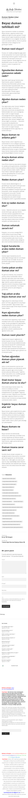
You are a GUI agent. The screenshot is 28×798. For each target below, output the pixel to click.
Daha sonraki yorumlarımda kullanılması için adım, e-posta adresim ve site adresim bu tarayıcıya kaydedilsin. (13, 600)
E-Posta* (4, 583)
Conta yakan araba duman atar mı (10, 493)
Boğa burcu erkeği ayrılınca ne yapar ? (10, 652)
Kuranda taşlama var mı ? (7, 630)
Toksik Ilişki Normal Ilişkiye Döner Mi (13, 542)
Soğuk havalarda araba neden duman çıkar (12, 521)
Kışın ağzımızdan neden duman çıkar (11, 515)
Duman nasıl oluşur (18, 501)
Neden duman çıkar (7, 518)
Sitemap (2, 614)
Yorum (3, 559)
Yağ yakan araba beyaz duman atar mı (11, 524)
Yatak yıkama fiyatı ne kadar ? (8, 645)
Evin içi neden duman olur (8, 513)
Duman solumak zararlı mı (8, 504)
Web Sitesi (4, 590)
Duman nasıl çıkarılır (7, 501)
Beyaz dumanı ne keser (8, 490)
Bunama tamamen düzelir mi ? (8, 637)
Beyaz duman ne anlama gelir (9, 484)
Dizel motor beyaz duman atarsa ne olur (12, 495)
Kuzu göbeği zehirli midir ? (7, 626)
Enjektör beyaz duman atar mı (9, 510)
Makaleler (9, 475)
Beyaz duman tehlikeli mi (8, 487)
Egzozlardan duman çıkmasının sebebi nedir (12, 507)
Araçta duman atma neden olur (9, 481)
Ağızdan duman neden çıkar (9, 478)
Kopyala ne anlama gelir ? (7, 649)
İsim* (3, 576)
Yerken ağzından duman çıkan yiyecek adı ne (12, 527)
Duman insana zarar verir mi (9, 498)
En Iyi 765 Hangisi (7, 537)
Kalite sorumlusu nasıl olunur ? (8, 634)
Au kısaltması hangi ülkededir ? (8, 656)
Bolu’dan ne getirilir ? (6, 660)
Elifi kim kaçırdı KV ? (6, 641)
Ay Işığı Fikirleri (14, 9)
